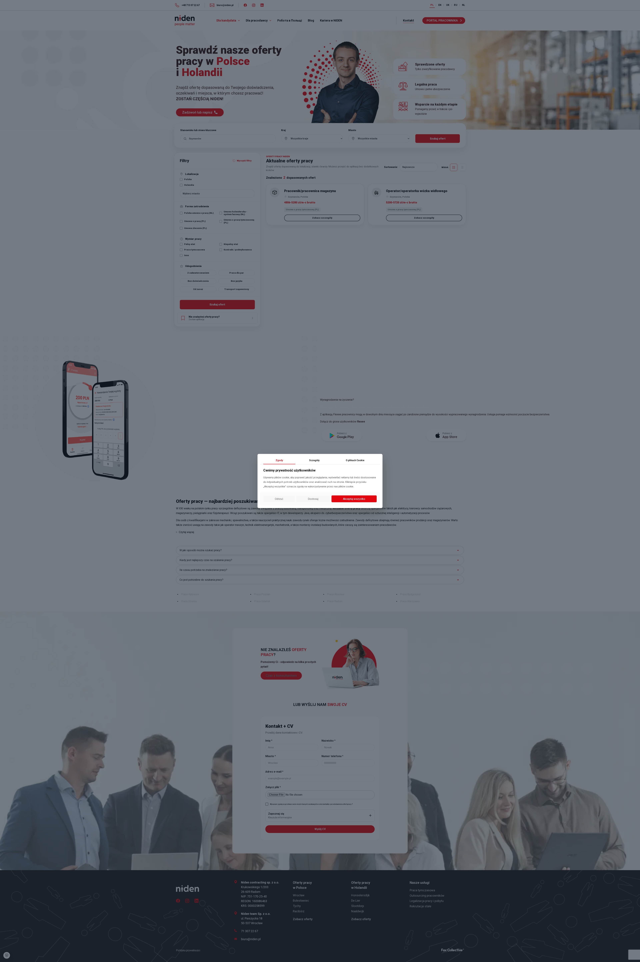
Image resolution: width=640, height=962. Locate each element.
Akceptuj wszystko (354, 498)
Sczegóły (314, 460)
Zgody (279, 460)
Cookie (355, 460)
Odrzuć (279, 498)
